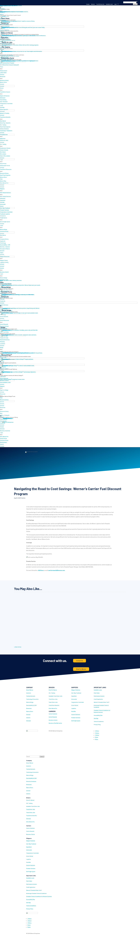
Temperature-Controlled (77, 702)
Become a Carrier (53, 720)
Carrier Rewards (53, 717)
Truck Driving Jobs (100, 4)
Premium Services (75, 717)
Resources (29, 708)
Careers (88, 4)
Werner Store (29, 711)
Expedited (73, 696)
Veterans (93, 4)
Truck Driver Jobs (53, 699)
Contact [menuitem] (2, 425)
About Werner (29, 690)
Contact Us (79, 660)
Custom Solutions (75, 714)
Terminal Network (30, 696)
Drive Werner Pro (53, 708)
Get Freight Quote (75, 720)
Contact (28, 714)
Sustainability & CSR (31, 705)
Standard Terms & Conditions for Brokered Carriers (39, 896)
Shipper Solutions (75, 690)
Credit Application (98, 699)
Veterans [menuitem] (2, 428)
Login (115, 4)
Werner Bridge (29, 702)
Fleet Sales (96, 693)
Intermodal (74, 699)
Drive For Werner (81, 669)
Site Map (96, 718)
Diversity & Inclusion (31, 781)
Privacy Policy (97, 724)
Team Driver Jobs (53, 702)
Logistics (73, 708)
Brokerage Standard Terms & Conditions (36, 893)
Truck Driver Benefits (54, 705)
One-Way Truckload (76, 693)
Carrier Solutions (53, 714)
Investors (28, 693)
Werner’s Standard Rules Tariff (101, 702)
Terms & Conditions (99, 721)
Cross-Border (74, 705)
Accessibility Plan (98, 715)
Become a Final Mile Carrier (55, 723)
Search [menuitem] (2, 444)
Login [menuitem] (1, 432)
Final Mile (73, 711)
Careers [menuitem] (2, 426)
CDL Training (52, 693)
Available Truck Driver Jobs (55, 696)
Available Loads (109, 4)
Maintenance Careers (99, 696)
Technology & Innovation (32, 699)
